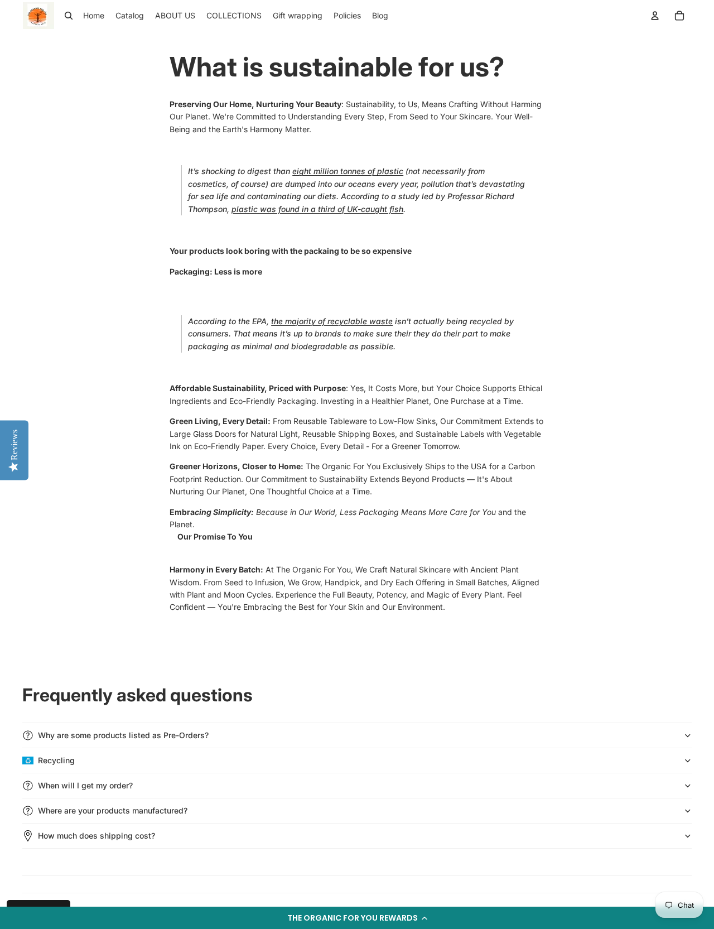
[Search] (68, 15)
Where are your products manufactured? (112, 810)
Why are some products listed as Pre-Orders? (123, 735)
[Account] (655, 15)
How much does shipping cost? (96, 835)
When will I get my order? (85, 785)
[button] (357, 918)
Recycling (56, 760)
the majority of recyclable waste (332, 321)
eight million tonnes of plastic (347, 171)
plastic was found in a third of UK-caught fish (317, 209)
